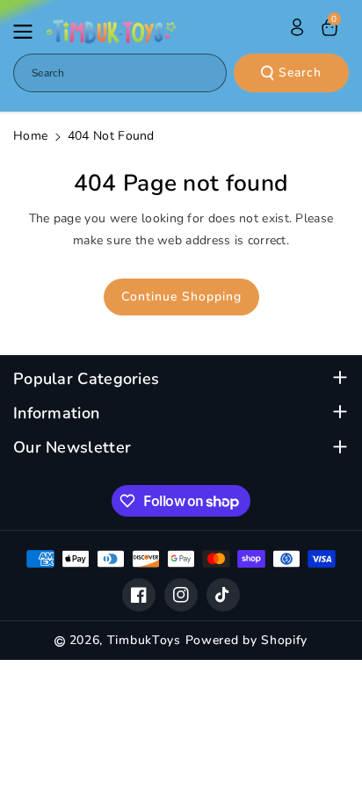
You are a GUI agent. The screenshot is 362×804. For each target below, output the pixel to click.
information (56, 413)
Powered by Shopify (246, 640)
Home (30, 135)
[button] (28, 32)
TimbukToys (144, 640)
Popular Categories (86, 379)
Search (300, 72)
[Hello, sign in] (297, 27)
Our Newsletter (72, 448)
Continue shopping (181, 296)
